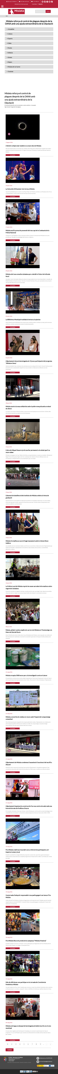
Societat (10, 71)
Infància (10, 52)
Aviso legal (9, 1062)
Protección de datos (15, 1062)
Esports (10, 38)
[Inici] (15, 11)
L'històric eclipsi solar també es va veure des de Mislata (23, 146)
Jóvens (10, 57)
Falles (9, 43)
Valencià (40, 4)
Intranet (29, 1062)
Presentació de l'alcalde (21, 4)
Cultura (10, 34)
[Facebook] (42, 2)
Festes (10, 48)
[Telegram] (49, 2)
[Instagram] (47, 2)
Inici (7, 16)
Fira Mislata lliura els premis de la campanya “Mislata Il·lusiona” (26, 941)
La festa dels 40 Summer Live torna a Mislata (20, 189)
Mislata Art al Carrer (14, 67)
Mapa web (22, 1062)
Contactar (26, 1062)
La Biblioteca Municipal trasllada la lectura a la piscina (23, 319)
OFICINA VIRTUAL (24, 1)
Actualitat (11, 29)
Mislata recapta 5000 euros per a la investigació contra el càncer (26, 675)
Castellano (34, 4)
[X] (45, 2)
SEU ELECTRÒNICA (12, 1)
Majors (10, 62)
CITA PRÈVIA (36, 1)
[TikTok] (51, 2)
